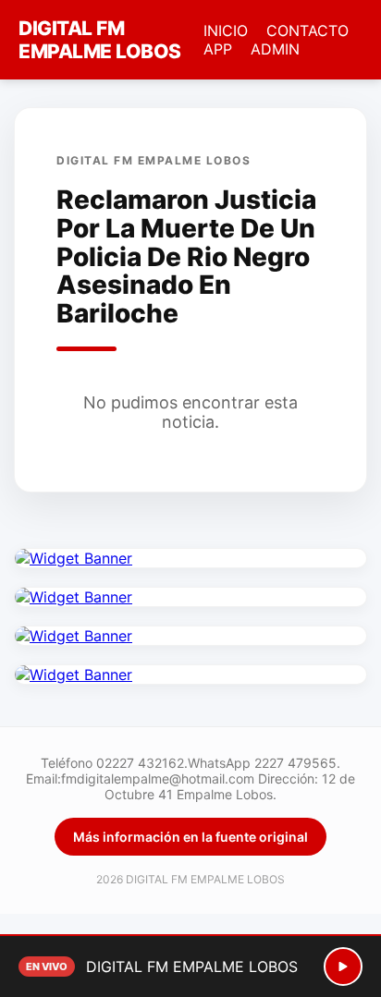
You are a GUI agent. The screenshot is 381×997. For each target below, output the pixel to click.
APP (217, 49)
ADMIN (275, 49)
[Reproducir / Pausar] (343, 966)
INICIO (225, 30)
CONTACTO (307, 30)
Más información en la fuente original (190, 837)
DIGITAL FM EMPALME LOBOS (99, 40)
